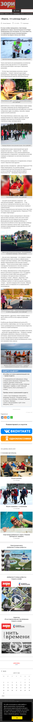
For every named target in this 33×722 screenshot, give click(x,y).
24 (3, 690)
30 (29, 690)
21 (20, 687)
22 (25, 687)
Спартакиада (17, 13)
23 (29, 687)
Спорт (11, 13)
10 (3, 685)
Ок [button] (17, 717)
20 (16, 687)
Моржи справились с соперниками (16, 506)
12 (12, 685)
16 (29, 685)
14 (20, 685)
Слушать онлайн (16, 619)
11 (8, 685)
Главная (2, 13)
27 (16, 690)
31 (3, 693)
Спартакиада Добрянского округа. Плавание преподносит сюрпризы (16, 535)
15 (25, 685)
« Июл (3, 695)
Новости (7, 13)
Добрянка (5, 448)
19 (12, 687)
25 (8, 690)
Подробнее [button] (23, 714)
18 (8, 687)
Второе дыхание (17, 478)
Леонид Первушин (7, 23)
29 (25, 690)
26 (12, 690)
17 (3, 687)
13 (16, 685)
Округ (14, 448)
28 (20, 690)
